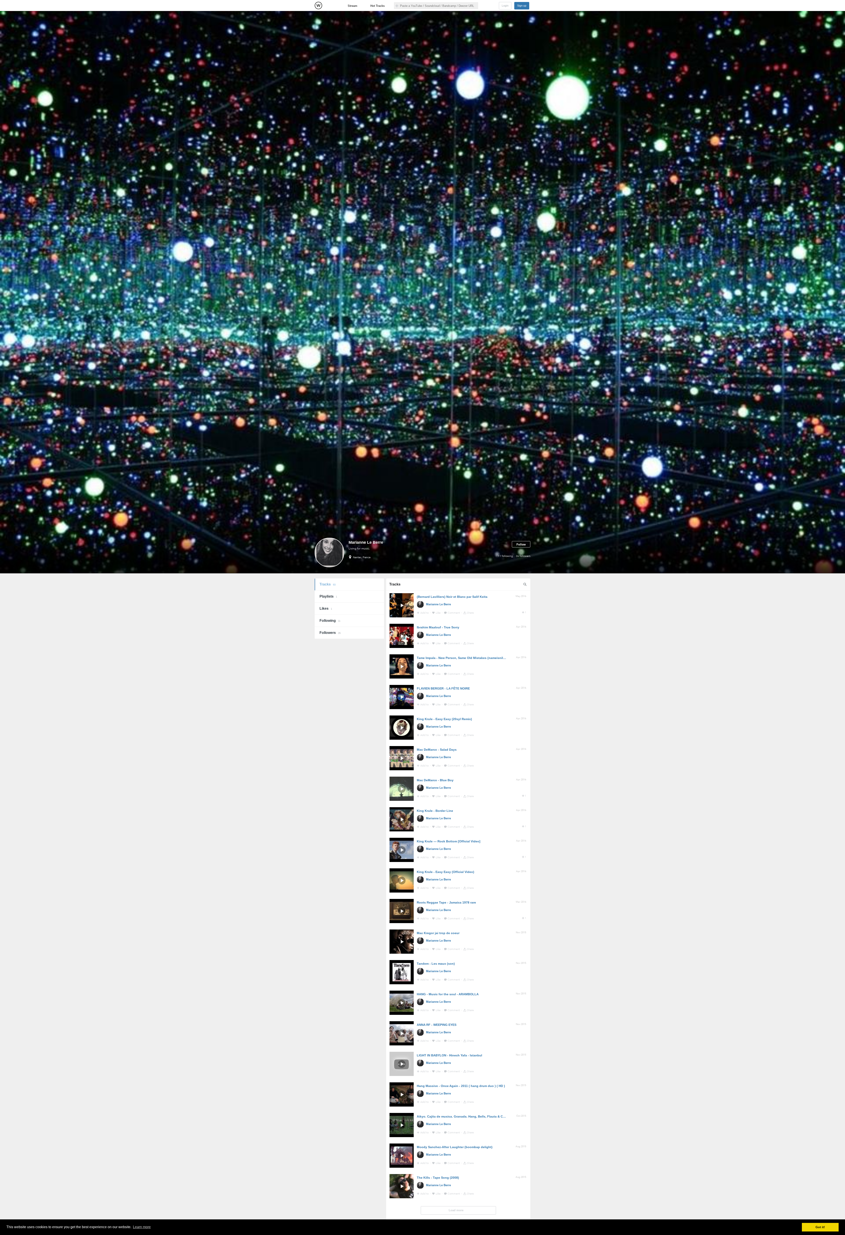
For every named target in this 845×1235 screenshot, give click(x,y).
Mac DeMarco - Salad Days (437, 749)
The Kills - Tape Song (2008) (438, 1177)
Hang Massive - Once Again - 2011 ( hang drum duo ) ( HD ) (461, 1086)
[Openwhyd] (318, 5)
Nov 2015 (521, 932)
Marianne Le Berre (438, 604)
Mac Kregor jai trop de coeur (438, 933)
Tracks (328, 584)
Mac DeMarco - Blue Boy (435, 780)
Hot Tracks (377, 5)
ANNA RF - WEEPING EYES (436, 1024)
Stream (352, 5)
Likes (326, 608)
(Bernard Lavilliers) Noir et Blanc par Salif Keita (452, 596)
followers (523, 556)
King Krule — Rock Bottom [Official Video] (448, 841)
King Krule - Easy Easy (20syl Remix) (444, 719)
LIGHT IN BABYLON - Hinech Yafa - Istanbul (449, 1055)
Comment (454, 613)
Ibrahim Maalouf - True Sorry (438, 627)
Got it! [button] (820, 1227)
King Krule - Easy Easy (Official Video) (445, 872)
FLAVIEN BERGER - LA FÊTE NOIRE (443, 688)
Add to (424, 613)
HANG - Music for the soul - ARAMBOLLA (448, 994)
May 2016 (521, 596)
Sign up (521, 5)
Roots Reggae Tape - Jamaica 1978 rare (446, 902)
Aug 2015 (521, 1146)
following (505, 556)
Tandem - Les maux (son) (436, 963)
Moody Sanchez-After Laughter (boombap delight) (454, 1147)
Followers (330, 633)
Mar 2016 (521, 902)
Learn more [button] (142, 1227)
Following (330, 620)
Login (505, 5)
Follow (521, 544)
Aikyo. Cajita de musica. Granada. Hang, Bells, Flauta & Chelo (463, 1116)
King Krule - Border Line (435, 810)
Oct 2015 (521, 1116)
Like (438, 613)
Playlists (328, 596)
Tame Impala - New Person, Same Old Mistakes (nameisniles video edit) (470, 658)
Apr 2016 (521, 626)
